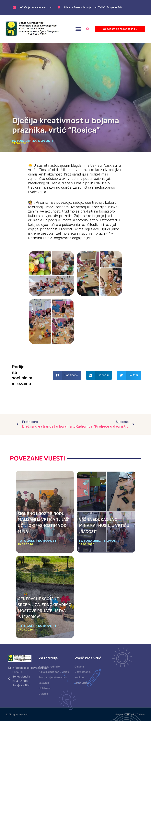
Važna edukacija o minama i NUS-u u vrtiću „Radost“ (104, 525)
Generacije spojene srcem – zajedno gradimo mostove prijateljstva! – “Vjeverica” (45, 608)
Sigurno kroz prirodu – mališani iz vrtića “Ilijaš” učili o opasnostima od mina (43, 522)
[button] (78, 28)
